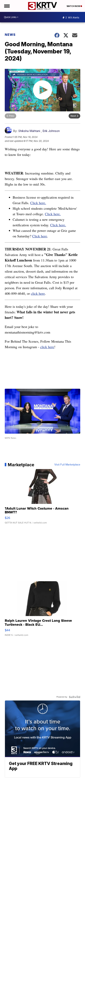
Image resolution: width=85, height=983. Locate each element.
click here (38, 293)
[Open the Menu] (6, 6)
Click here (39, 236)
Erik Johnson (51, 131)
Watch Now (73, 6)
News (10, 35)
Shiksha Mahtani (29, 131)
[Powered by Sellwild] (74, 697)
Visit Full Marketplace (67, 464)
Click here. (38, 202)
